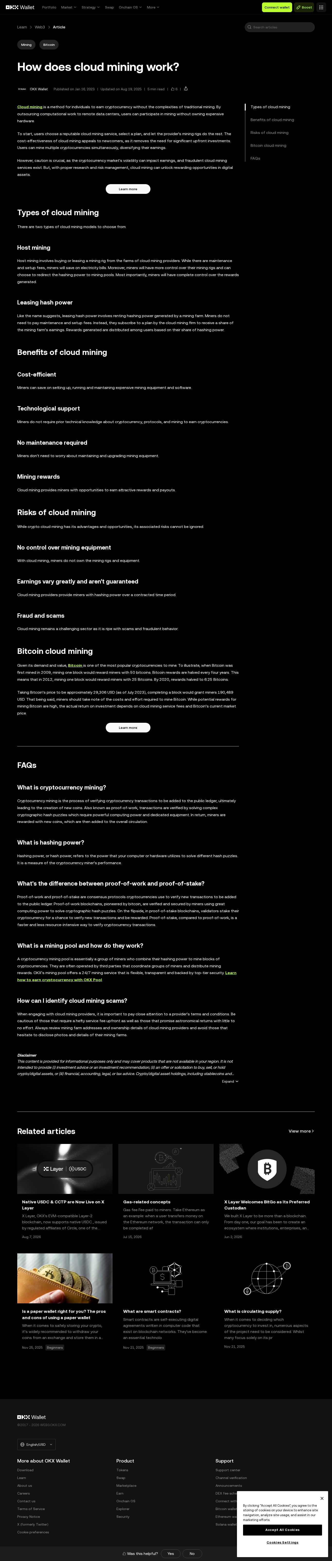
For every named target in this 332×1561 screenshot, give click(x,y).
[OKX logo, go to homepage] (20, 7)
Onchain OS (128, 7)
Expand (228, 1081)
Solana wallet (226, 1524)
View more (300, 1131)
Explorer (123, 1509)
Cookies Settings (282, 1542)
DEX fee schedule (230, 1493)
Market (66, 7)
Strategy (89, 7)
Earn (119, 1493)
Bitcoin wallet (226, 1509)
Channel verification (231, 1478)
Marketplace (126, 1485)
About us (24, 1485)
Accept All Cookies (282, 1530)
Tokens (122, 1470)
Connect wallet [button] (277, 7)
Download (25, 1470)
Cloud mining (30, 107)
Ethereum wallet (229, 1517)
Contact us (26, 1501)
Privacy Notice (28, 1517)
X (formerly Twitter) (32, 1524)
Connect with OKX (230, 1501)
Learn (22, 27)
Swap (109, 7)
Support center (228, 1470)
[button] (249, 27)
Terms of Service (31, 1509)
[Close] (322, 1498)
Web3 (40, 27)
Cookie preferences (33, 1532)
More (151, 7)
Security (123, 1517)
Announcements (229, 1485)
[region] (282, 1524)
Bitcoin (75, 665)
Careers (23, 1493)
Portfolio (49, 7)
